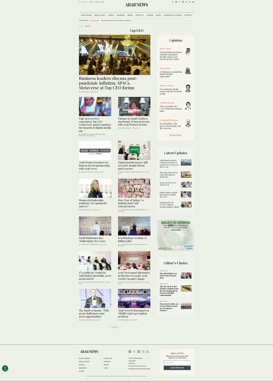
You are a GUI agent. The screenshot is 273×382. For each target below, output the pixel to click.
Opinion (150, 15)
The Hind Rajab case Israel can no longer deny (168, 275)
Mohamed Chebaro (167, 86)
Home (81, 26)
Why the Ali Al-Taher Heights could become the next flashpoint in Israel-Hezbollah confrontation (169, 290)
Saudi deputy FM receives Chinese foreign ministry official (169, 204)
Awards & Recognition (136, 358)
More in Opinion (176, 135)
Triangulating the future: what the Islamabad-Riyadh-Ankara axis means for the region (171, 55)
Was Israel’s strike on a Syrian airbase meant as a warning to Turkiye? (169, 307)
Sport (158, 15)
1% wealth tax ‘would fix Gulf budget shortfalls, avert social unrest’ (95, 275)
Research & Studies (173, 15)
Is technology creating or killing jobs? (132, 239)
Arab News (84, 2)
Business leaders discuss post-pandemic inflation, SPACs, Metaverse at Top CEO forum (108, 82)
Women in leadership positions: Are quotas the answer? (93, 203)
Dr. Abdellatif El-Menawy (169, 120)
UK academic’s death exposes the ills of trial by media (171, 91)
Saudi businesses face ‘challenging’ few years (92, 239)
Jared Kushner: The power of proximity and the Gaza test (170, 126)
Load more (114, 327)
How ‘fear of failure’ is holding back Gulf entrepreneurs (131, 203)
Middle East (100, 15)
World (111, 15)
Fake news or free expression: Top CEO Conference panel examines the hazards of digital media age (95, 124)
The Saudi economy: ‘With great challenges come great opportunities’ (94, 313)
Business (121, 15)
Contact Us (132, 361)
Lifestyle (139, 15)
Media (130, 15)
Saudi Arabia (86, 15)
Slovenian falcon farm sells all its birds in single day (116, 20)
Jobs (106, 368)
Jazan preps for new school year (168, 183)
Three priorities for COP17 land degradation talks (171, 108)
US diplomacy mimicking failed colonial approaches (171, 74)
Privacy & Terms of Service (137, 366)
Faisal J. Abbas (165, 49)
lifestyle (108, 358)
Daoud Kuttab (165, 68)
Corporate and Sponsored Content (139, 369)
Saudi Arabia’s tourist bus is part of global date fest (168, 194)
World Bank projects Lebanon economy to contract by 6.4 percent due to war (169, 163)
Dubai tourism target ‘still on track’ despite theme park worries (133, 165)
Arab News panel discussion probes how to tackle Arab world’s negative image (134, 275)
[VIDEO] (134, 106)
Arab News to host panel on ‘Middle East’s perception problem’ (133, 313)
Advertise (132, 363)
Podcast (188, 15)
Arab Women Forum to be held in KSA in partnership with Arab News (94, 165)
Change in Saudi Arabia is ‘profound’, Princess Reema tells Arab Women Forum (134, 121)
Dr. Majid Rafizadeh (167, 103)
